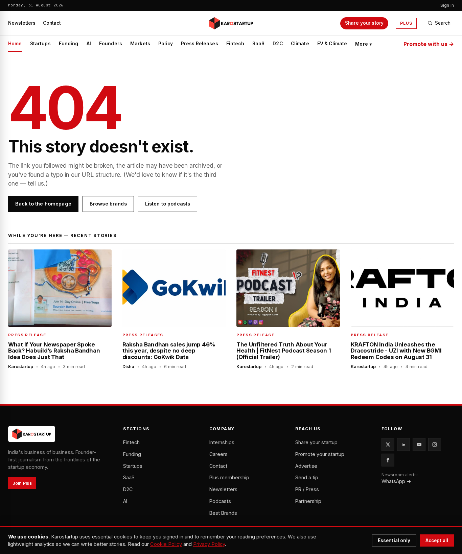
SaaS (258, 43)
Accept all (436, 540)
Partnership (308, 501)
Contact (52, 23)
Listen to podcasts (167, 204)
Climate (300, 43)
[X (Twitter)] (388, 444)
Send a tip (306, 477)
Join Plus (22, 483)
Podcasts (220, 501)
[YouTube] (419, 444)
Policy (165, 43)
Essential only (394, 540)
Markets (140, 43)
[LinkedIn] (403, 444)
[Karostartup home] (231, 23)
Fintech (235, 43)
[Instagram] (434, 444)
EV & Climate (332, 43)
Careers (218, 454)
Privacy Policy (209, 544)
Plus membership (229, 477)
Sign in (447, 5)
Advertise (306, 466)
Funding (68, 43)
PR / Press (307, 489)
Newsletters (22, 23)
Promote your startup (319, 454)
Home (15, 43)
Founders (110, 43)
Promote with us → (428, 44)
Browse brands (108, 204)
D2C (277, 43)
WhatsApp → (396, 481)
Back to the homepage (43, 204)
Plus (406, 23)
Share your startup (316, 442)
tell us (36, 183)
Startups (40, 43)
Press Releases (199, 43)
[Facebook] (388, 460)
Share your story (364, 23)
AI (89, 43)
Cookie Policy (166, 544)
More (363, 44)
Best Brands (223, 513)
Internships (221, 442)
